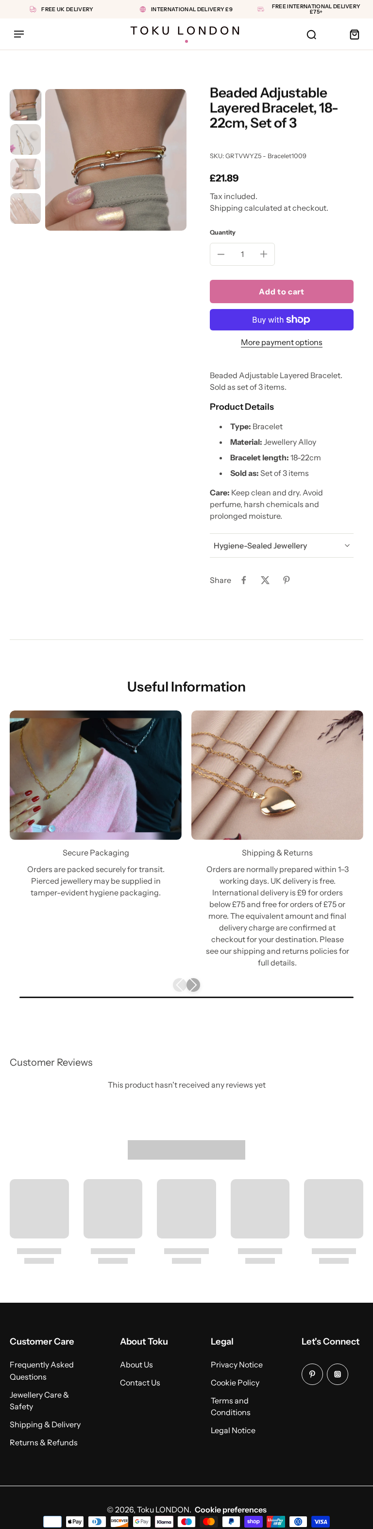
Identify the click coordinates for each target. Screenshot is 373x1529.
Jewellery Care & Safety (39, 1400)
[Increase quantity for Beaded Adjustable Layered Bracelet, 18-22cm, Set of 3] (263, 254)
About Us (136, 1364)
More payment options (281, 342)
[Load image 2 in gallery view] (25, 139)
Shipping (227, 208)
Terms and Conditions (231, 1406)
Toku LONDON (163, 1509)
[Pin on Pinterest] (286, 580)
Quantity (223, 232)
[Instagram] (337, 1374)
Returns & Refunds (44, 1442)
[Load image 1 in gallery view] (25, 105)
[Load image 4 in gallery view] (25, 208)
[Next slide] (193, 985)
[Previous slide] (179, 985)
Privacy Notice (237, 1364)
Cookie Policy (235, 1382)
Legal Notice (233, 1430)
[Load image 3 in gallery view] (25, 174)
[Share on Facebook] (243, 580)
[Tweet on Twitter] (265, 580)
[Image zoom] (115, 160)
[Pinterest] (312, 1374)
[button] (282, 291)
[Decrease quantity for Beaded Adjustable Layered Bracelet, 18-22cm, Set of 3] (221, 254)
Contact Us (140, 1382)
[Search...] (311, 34)
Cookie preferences (231, 1509)
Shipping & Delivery (45, 1424)
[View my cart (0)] (354, 34)
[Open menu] (19, 34)
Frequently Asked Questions (42, 1371)
